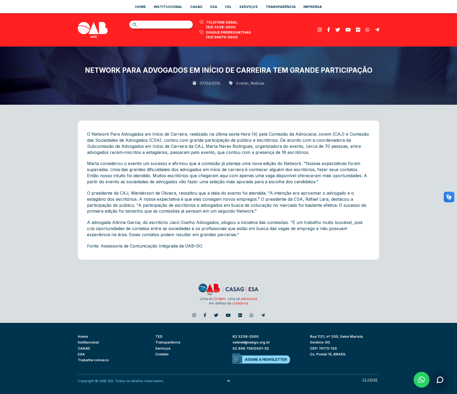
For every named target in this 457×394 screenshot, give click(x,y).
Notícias (257, 83)
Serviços (248, 6)
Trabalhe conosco (93, 360)
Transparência (281, 6)
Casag (196, 6)
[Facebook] (328, 30)
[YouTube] (348, 30)
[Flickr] (358, 30)
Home (140, 6)
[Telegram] (377, 30)
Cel (228, 6)
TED (158, 336)
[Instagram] (320, 30)
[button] (421, 380)
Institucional (168, 6)
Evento (242, 83)
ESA (81, 354)
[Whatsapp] (367, 30)
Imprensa (312, 6)
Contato (161, 354)
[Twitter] (337, 30)
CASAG (84, 348)
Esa (213, 6)
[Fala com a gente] (440, 380)
